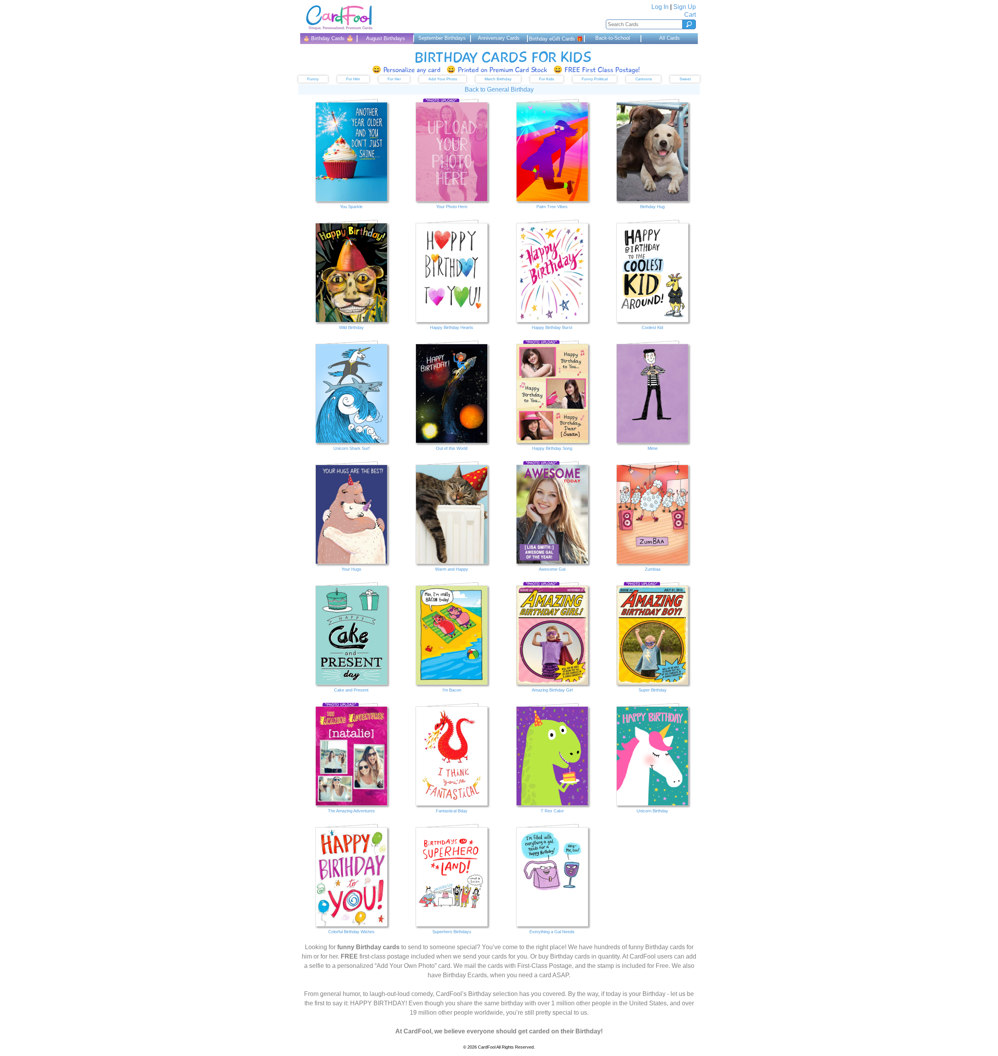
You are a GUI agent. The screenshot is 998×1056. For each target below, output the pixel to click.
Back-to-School (612, 38)
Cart (690, 14)
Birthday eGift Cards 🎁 (556, 39)
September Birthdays (442, 38)
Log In (660, 7)
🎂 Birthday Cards (328, 38)
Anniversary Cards (499, 38)
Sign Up (684, 7)
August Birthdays (385, 38)
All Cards (669, 38)
